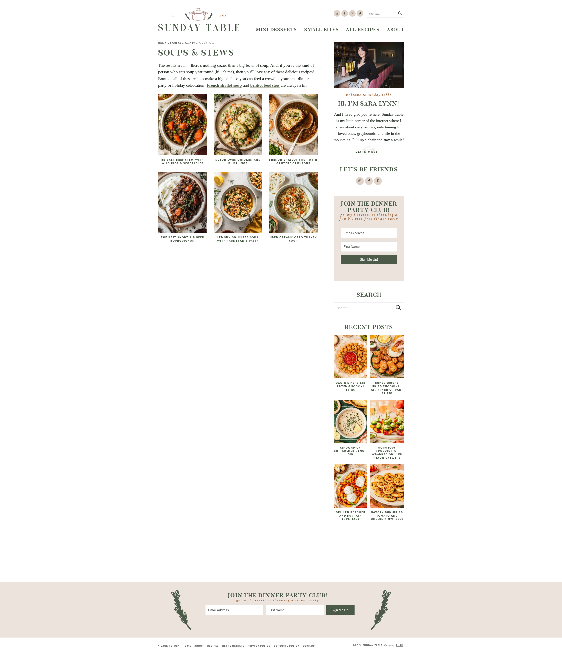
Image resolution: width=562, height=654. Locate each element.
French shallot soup (224, 85)
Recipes (175, 43)
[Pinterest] (352, 13)
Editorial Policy (286, 646)
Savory (190, 43)
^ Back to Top (168, 646)
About (395, 30)
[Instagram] (337, 13)
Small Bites (321, 30)
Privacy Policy (259, 646)
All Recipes (363, 30)
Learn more (367, 152)
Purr (399, 645)
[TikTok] (360, 13)
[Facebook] (344, 13)
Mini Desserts (276, 30)
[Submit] (400, 13)
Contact (309, 646)
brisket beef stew (265, 85)
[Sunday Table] (199, 20)
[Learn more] (369, 65)
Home (162, 43)
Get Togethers (233, 646)
